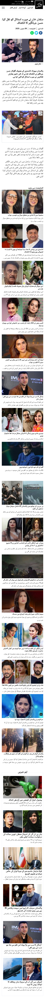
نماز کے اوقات (18, 1)
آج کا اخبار (22, 7)
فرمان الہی (27, 1)
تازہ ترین (30, 7)
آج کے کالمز (13, 7)
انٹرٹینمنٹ (32, 28)
